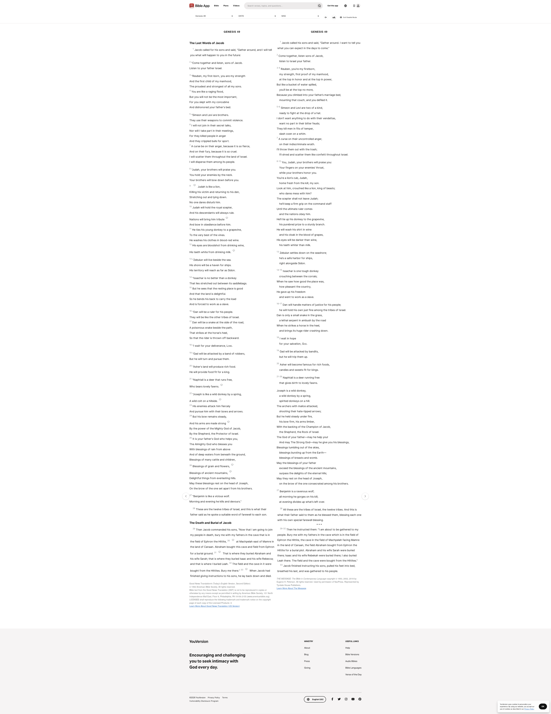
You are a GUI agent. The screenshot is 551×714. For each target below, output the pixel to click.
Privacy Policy (214, 697)
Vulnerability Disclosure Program (203, 701)
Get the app (332, 5)
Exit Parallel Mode (350, 17)
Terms (225, 697)
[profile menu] (356, 6)
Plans (225, 5)
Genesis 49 (200, 16)
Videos (236, 5)
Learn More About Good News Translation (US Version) (214, 606)
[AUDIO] (325, 17)
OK (543, 706)
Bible (216, 5)
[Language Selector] (345, 6)
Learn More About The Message (291, 588)
